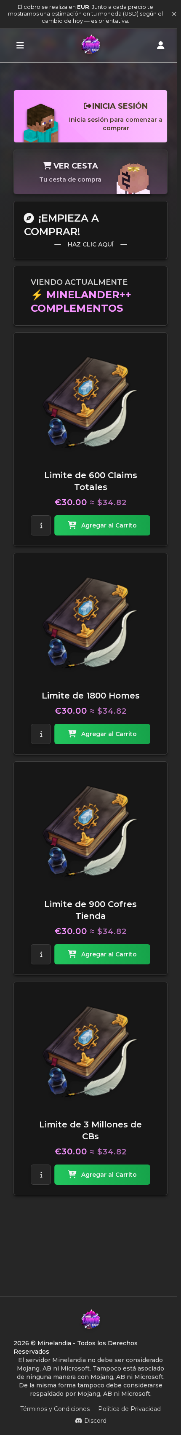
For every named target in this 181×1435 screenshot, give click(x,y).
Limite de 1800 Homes (91, 696)
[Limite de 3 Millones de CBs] (90, 1052)
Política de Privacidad (129, 1409)
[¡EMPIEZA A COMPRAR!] (20, 45)
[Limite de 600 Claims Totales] (90, 403)
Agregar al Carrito (109, 525)
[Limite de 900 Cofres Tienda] (90, 832)
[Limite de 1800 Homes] (90, 623)
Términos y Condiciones (55, 1409)
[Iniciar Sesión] (161, 45)
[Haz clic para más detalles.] (41, 525)
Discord (95, 1420)
